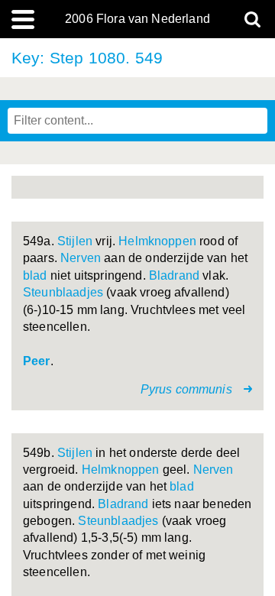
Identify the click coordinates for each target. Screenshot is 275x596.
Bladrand (174, 275)
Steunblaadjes (63, 292)
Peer (36, 361)
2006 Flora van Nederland (137, 19)
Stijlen (74, 241)
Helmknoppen (157, 241)
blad (35, 275)
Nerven (80, 257)
